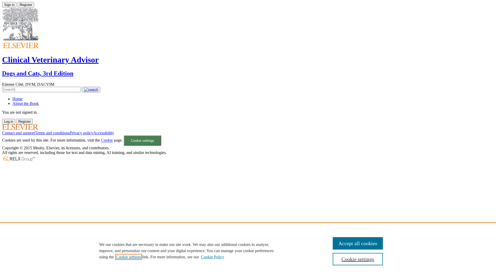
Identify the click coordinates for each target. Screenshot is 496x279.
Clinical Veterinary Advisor (50, 59)
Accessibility (103, 133)
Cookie (107, 140)
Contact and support (18, 133)
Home (17, 99)
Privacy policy (81, 133)
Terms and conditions (52, 133)
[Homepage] (20, 128)
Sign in (9, 5)
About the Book (25, 103)
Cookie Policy (212, 257)
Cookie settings (142, 141)
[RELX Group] (19, 161)
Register (26, 5)
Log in (8, 121)
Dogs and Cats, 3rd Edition (37, 73)
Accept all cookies (357, 243)
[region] (248, 250)
